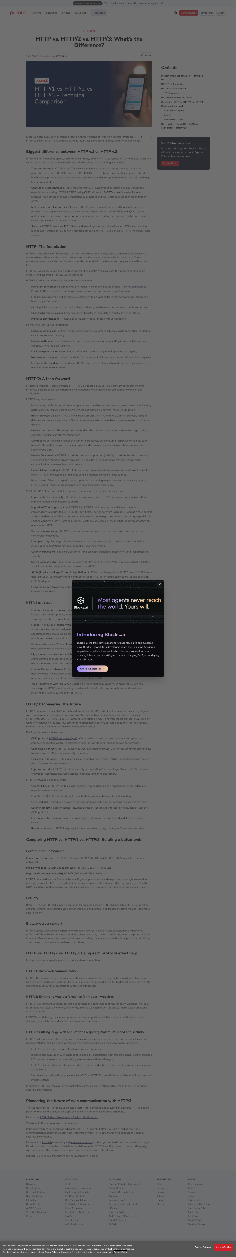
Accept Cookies (223, 1247)
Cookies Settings (203, 1247)
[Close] (159, 584)
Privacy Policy (120, 1252)
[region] (118, 1249)
